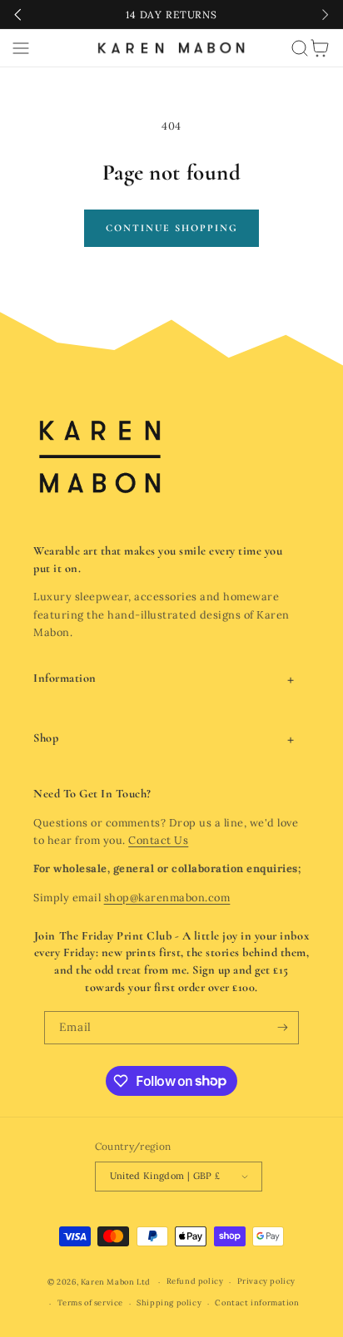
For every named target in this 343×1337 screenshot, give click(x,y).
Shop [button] (45, 738)
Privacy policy (266, 1281)
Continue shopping (172, 228)
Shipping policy (169, 1303)
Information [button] (65, 678)
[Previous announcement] (18, 14)
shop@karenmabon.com (167, 897)
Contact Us (158, 839)
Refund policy (195, 1281)
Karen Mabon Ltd (116, 1282)
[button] (21, 48)
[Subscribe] (282, 1027)
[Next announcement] (324, 14)
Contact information (257, 1303)
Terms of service (90, 1303)
